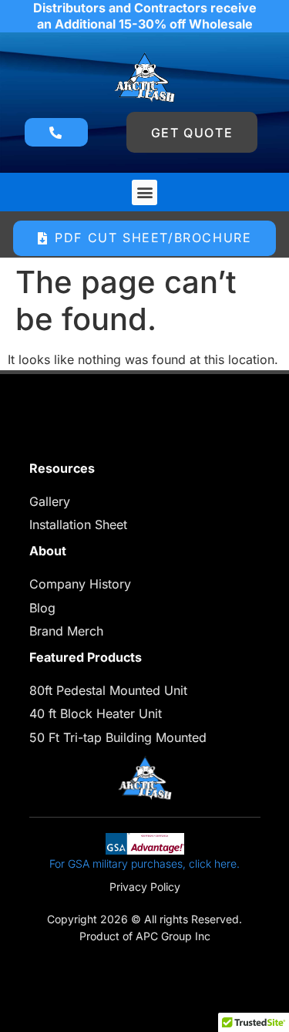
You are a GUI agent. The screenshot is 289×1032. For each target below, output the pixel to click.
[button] (144, 192)
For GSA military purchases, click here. (144, 863)
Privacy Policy (144, 886)
